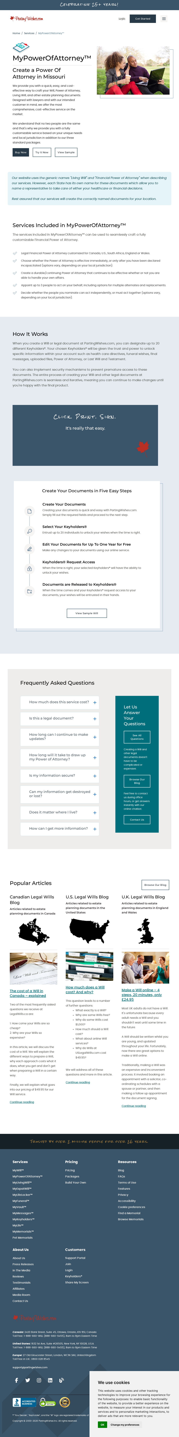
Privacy (123, 1195)
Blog (121, 1170)
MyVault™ (19, 1207)
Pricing (71, 1162)
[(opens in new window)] (33, 968)
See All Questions (140, 737)
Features (124, 1188)
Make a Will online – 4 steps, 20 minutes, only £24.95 (142, 994)
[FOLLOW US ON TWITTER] (28, 1380)
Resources (127, 1162)
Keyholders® (73, 1276)
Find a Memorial (129, 1213)
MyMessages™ (23, 1213)
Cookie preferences (131, 1207)
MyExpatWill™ (22, 1188)
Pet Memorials (23, 1237)
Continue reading (22, 1102)
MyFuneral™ (21, 1201)
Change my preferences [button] (125, 1424)
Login (122, 18)
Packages (72, 1176)
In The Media (21, 1270)
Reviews (18, 1276)
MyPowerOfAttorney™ (27, 1176)
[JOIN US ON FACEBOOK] (16, 1380)
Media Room (21, 1295)
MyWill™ (18, 1170)
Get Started (142, 18)
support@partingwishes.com (30, 1367)
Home (16, 33)
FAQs (121, 1176)
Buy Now (22, 153)
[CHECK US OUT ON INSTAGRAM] (39, 1380)
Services (29, 33)
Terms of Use (127, 1182)
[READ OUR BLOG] (62, 1380)
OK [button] (102, 1424)
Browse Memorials (131, 1219)
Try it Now (43, 153)
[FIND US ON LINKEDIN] (50, 1380)
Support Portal (75, 1258)
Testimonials (22, 1282)
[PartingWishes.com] (27, 19)
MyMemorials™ (23, 1231)
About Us (21, 1250)
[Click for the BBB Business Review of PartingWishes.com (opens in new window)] (24, 1402)
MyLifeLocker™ (23, 1195)
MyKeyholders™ (23, 1219)
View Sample (67, 153)
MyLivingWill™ (22, 1182)
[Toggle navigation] (164, 19)
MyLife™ (18, 1225)
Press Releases (23, 1264)
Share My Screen (77, 1282)
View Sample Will (87, 613)
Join (68, 1264)
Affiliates (19, 1288)
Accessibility (127, 1201)
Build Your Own (75, 1182)
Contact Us (140, 820)
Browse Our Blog (139, 781)
